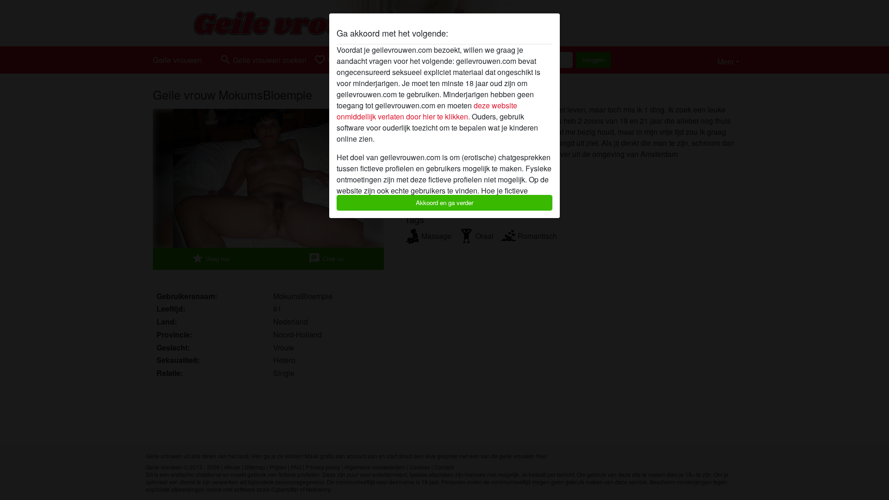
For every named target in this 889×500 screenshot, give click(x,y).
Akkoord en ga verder (444, 202)
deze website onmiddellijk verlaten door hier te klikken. (427, 111)
